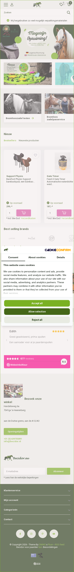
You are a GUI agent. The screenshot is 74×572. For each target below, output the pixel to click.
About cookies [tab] (37, 257)
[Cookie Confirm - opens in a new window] (58, 250)
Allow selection (37, 311)
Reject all (37, 319)
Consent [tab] (13, 257)
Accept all (37, 303)
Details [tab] (61, 257)
